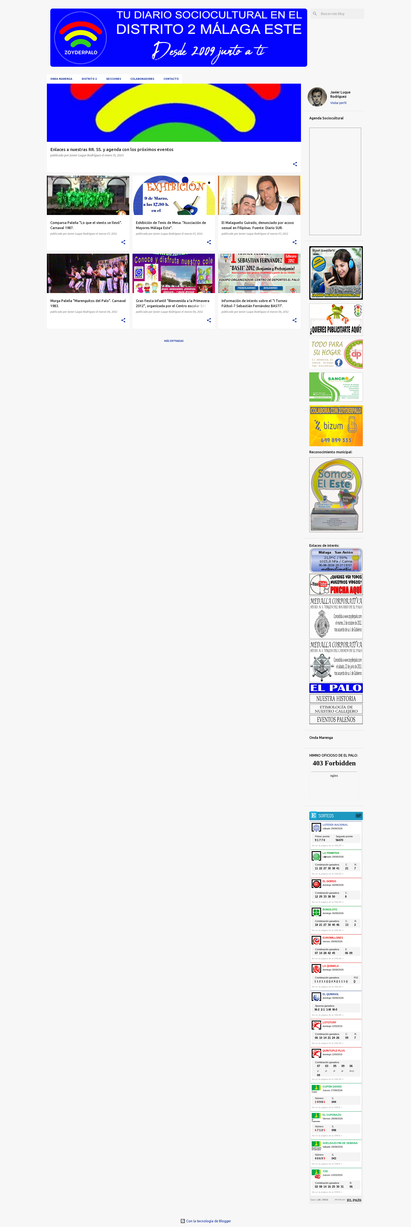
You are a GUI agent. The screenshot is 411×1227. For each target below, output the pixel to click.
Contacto (171, 78)
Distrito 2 (89, 78)
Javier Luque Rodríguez (340, 94)
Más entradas (174, 340)
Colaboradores (142, 78)
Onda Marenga (61, 78)
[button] (295, 164)
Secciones (113, 78)
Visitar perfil (338, 103)
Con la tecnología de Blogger (208, 1221)
